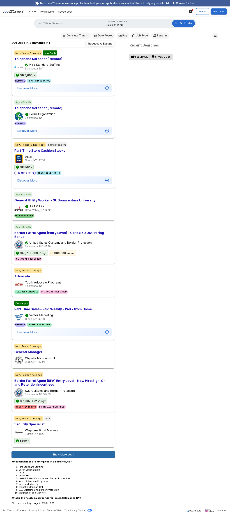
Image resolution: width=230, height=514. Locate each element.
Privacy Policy (36, 510)
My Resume (47, 11)
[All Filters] (215, 35)
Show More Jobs (63, 454)
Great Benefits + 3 (49, 173)
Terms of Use (54, 510)
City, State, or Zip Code (117, 21)
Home (32, 11)
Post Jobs (218, 11)
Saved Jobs (65, 11)
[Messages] (190, 11)
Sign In (202, 11)
